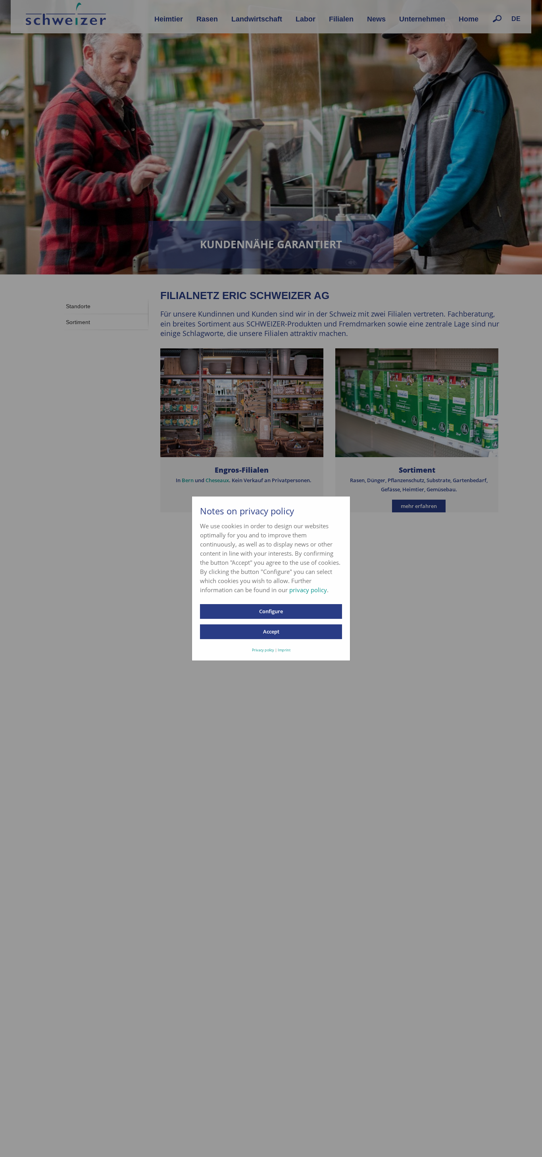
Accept (271, 631)
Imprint (284, 650)
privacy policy (308, 590)
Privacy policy (263, 650)
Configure (271, 611)
